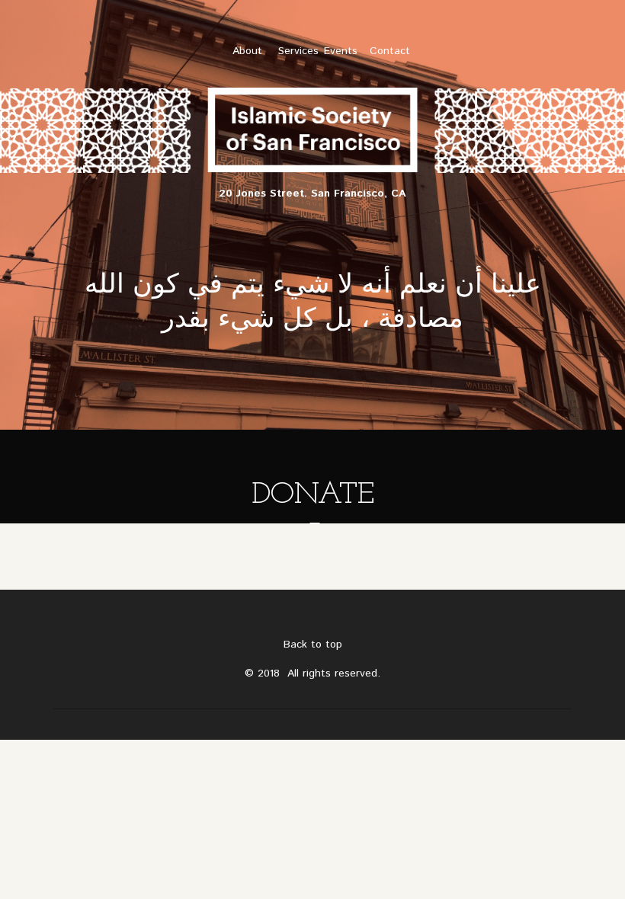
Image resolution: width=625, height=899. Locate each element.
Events (340, 51)
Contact (390, 51)
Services (298, 51)
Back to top (313, 644)
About (247, 51)
